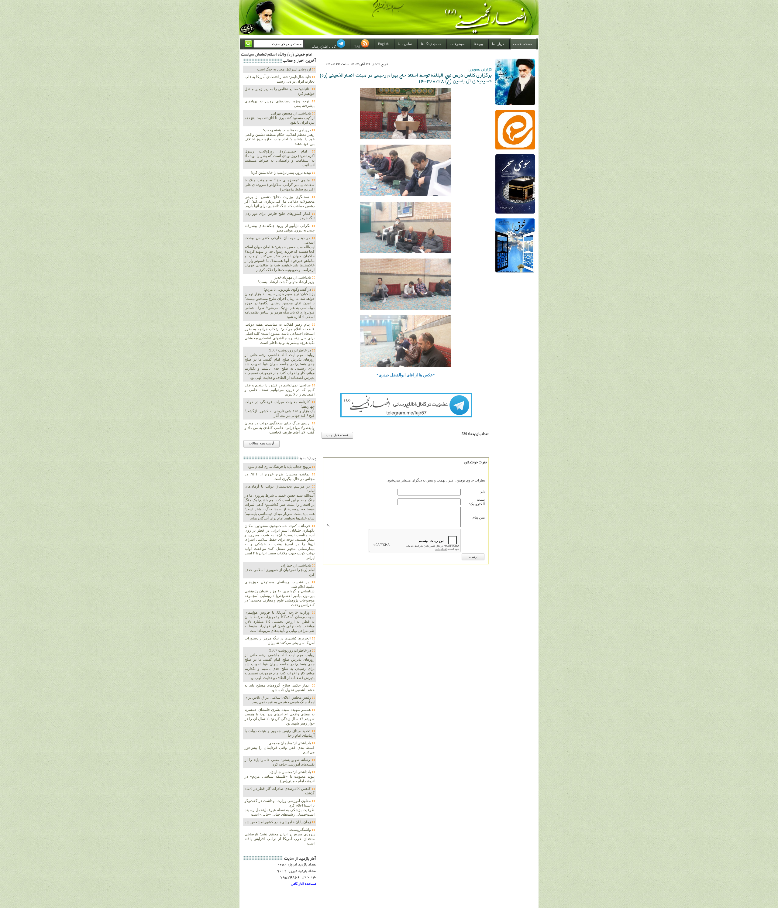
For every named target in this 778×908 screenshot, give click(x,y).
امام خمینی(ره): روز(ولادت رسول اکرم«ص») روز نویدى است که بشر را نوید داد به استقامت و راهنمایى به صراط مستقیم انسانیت (280, 158)
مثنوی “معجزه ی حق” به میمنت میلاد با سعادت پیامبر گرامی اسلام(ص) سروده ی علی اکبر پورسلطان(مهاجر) (280, 184)
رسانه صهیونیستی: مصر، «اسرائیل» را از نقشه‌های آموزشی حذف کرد (280, 762)
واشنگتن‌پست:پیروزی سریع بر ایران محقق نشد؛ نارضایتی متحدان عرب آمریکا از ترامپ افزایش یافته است (280, 836)
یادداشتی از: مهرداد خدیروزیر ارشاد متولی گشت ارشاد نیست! (286, 279)
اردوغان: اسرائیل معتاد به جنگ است (284, 69)
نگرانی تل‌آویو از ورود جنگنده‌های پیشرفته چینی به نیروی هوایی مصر (280, 228)
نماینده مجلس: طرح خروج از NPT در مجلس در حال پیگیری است (280, 476)
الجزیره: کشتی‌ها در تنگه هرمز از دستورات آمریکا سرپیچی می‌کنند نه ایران (280, 640)
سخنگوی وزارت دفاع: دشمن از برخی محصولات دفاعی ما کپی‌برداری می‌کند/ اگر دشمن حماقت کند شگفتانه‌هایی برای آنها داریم (280, 201)
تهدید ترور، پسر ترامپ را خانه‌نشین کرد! (281, 172)
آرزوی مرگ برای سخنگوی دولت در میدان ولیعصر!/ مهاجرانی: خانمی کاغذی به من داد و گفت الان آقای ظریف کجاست (280, 427)
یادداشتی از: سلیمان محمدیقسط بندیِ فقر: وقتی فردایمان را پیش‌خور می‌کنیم (280, 747)
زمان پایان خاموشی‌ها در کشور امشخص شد (278, 822)
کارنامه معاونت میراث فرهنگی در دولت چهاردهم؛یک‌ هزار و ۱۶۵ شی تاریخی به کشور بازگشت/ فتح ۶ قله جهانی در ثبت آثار (280, 409)
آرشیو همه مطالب (261, 443)
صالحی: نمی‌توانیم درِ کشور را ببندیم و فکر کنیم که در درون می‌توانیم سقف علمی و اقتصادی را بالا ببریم (280, 389)
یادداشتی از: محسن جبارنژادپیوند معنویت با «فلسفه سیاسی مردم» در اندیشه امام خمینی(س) (280, 776)
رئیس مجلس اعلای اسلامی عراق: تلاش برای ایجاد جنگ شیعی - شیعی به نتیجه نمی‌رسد (280, 699)
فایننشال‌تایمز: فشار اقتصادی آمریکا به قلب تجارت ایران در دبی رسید (280, 79)
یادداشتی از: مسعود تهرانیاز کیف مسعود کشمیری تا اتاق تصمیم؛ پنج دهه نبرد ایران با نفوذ (280, 118)
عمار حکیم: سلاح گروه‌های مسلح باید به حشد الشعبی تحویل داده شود (280, 687)
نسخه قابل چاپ (337, 435)
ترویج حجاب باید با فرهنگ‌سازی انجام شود (280, 466)
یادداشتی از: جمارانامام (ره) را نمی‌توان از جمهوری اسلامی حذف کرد (280, 570)
